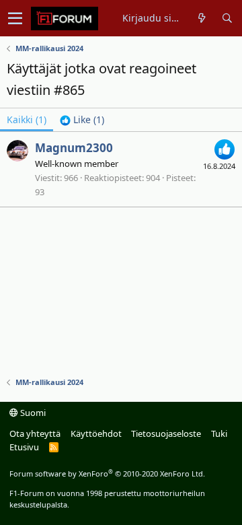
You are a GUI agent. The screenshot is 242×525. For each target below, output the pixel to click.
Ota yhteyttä (35, 433)
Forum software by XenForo (107, 473)
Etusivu (24, 447)
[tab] (82, 119)
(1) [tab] (26, 119)
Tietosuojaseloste (166, 433)
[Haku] (226, 18)
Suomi (32, 413)
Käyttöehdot (96, 433)
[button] (15, 18)
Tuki (219, 433)
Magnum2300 (74, 147)
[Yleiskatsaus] (202, 18)
